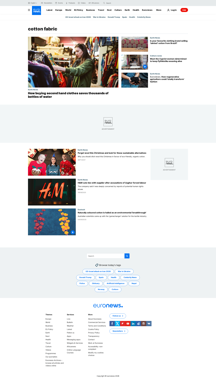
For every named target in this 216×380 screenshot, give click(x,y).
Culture (118, 10)
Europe (58, 10)
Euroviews (147, 10)
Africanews (71, 346)
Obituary (96, 283)
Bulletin (70, 322)
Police (82, 283)
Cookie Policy (93, 329)
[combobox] (116, 3)
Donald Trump (114, 17)
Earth (127, 10)
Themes (49, 314)
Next (109, 10)
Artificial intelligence (115, 283)
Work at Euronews (95, 343)
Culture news (156, 56)
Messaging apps (73, 339)
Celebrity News (144, 17)
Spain (124, 17)
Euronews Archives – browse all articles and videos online (55, 363)
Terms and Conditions (97, 326)
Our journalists (51, 357)
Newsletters (118, 331)
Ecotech (81, 209)
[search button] (104, 3)
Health (136, 10)
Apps (69, 336)
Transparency (93, 336)
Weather (70, 326)
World (68, 10)
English (33, 3)
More (90, 314)
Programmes (51, 353)
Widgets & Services (75, 343)
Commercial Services (96, 322)
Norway (101, 289)
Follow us (70, 333)
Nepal (134, 283)
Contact (91, 339)
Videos (48, 350)
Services (70, 314)
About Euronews (94, 319)
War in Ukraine (99, 17)
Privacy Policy (94, 333)
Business (90, 10)
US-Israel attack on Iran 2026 (78, 17)
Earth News (33, 90)
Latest (49, 10)
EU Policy (78, 10)
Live (184, 10)
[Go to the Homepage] (36, 10)
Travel (101, 10)
